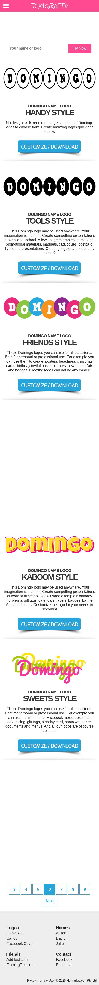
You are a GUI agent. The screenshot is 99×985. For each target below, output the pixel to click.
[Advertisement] (50, 24)
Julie (60, 944)
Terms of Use (45, 980)
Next (50, 901)
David (61, 938)
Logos (12, 927)
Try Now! (80, 48)
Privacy (31, 980)
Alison (61, 933)
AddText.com (17, 959)
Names (63, 927)
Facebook (64, 959)
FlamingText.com (20, 965)
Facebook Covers (20, 944)
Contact (63, 954)
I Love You (15, 933)
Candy (11, 938)
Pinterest (63, 965)
